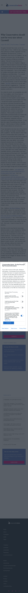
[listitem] (14, 293)
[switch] (22, 296)
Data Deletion (5, 328)
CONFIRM (8, 322)
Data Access (14, 328)
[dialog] (14, 296)
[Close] (24, 264)
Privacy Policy (22, 328)
